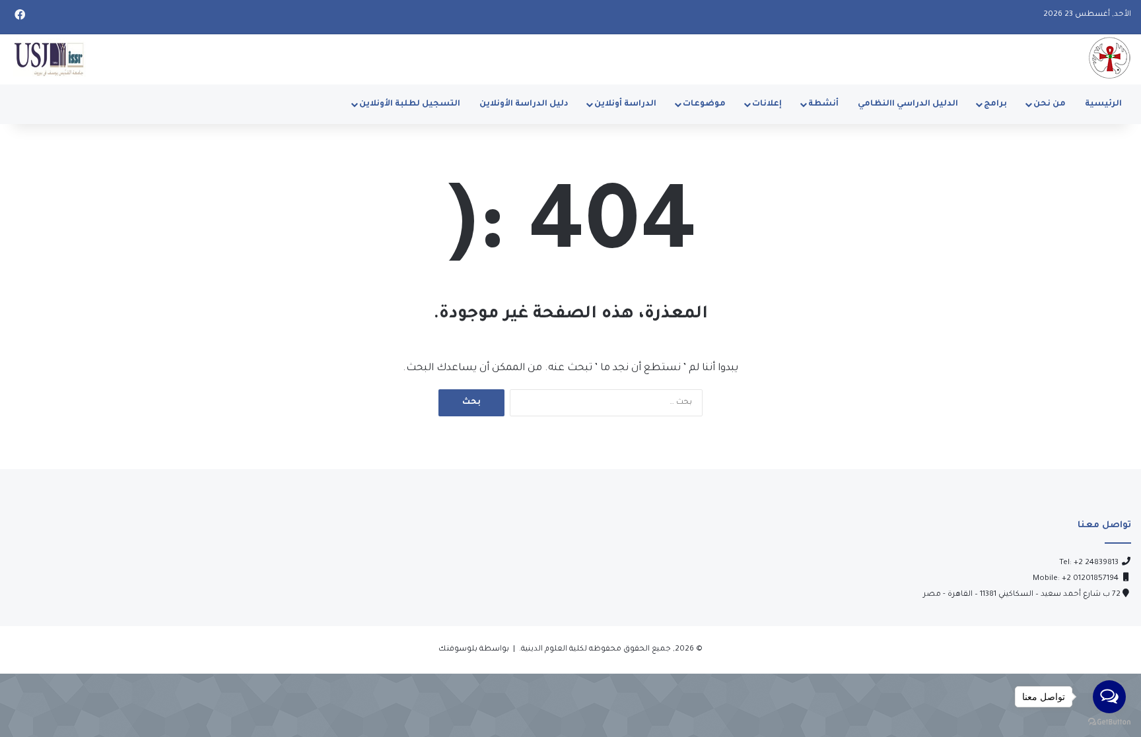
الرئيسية (1103, 104)
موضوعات (704, 104)
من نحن (1049, 104)
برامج (995, 104)
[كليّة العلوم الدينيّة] (1109, 57)
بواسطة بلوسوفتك (473, 649)
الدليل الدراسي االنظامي (908, 104)
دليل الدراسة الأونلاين (524, 104)
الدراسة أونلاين (625, 104)
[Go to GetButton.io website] (1109, 723)
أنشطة (823, 104)
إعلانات (767, 104)
